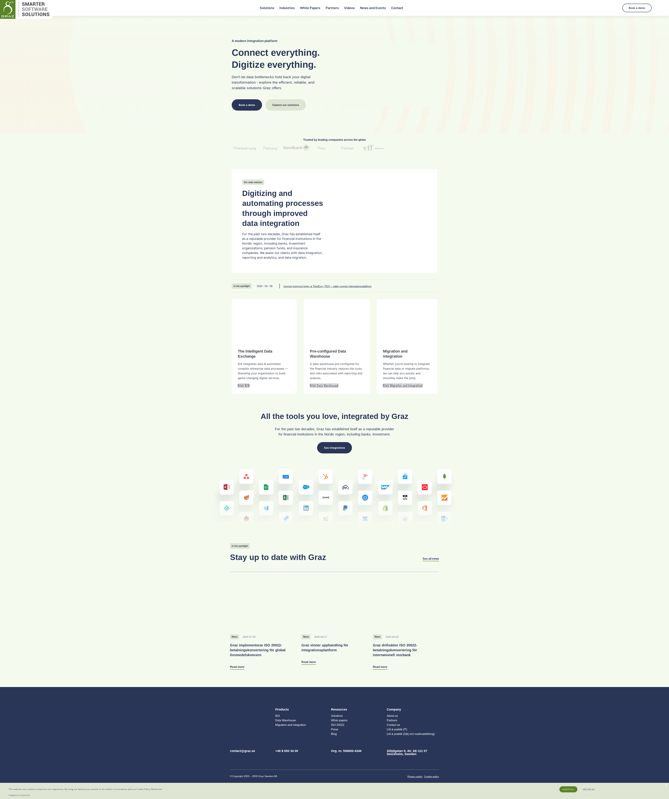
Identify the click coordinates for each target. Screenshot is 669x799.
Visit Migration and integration (402, 385)
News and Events (373, 8)
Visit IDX (243, 385)
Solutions (267, 8)
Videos (349, 8)
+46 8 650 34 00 (286, 751)
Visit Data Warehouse (324, 385)
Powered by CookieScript (19, 795)
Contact (397, 8)
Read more (156, 789)
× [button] (666, 786)
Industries (287, 8)
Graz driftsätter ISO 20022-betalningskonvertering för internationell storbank (395, 650)
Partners (332, 8)
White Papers (310, 8)
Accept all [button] (568, 789)
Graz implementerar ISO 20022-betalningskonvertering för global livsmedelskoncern (258, 650)
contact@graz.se (242, 751)
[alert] (334, 791)
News (234, 636)
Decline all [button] (589, 789)
